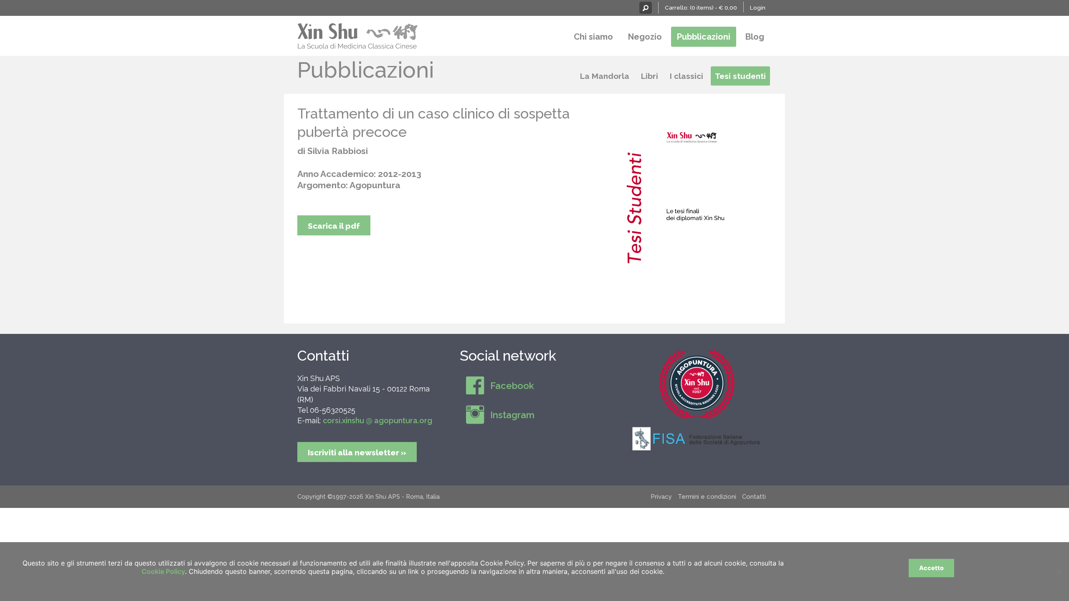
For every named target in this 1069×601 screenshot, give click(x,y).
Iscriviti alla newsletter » (357, 452)
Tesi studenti (740, 76)
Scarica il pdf (334, 225)
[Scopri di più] (697, 384)
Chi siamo (593, 37)
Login (757, 7)
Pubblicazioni (703, 37)
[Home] (357, 34)
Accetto (931, 567)
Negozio (645, 37)
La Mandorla (604, 76)
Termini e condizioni (707, 496)
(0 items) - (713, 7)
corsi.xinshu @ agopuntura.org (377, 420)
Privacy (661, 496)
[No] (1058, 572)
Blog (754, 37)
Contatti (323, 355)
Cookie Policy (163, 571)
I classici (686, 76)
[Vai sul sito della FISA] (697, 438)
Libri (649, 76)
